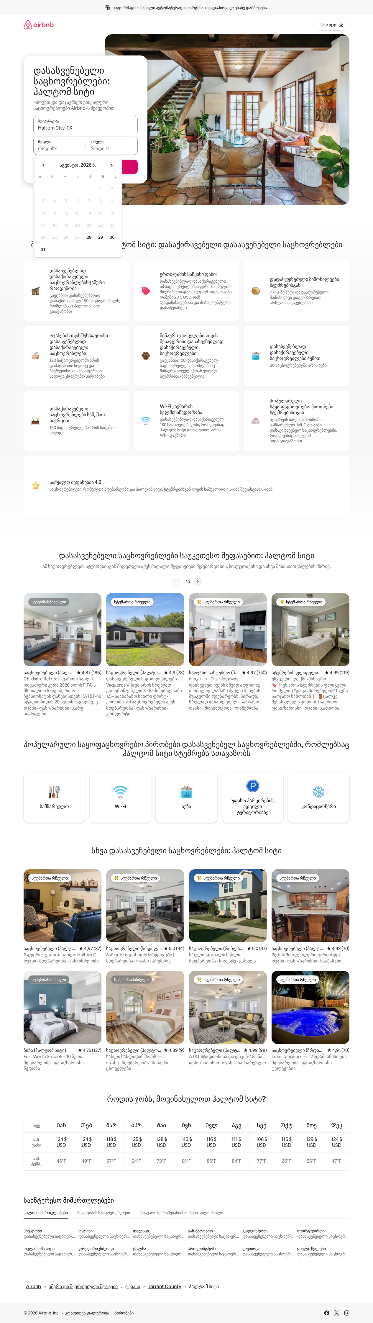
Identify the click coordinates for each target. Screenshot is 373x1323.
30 (112, 237)
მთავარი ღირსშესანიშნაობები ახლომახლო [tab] (181, 1212)
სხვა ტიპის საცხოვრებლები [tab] (103, 1212)
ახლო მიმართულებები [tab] (46, 1212)
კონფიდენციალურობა (87, 1313)
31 (43, 249)
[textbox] (59, 148)
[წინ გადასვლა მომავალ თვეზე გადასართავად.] (111, 165)
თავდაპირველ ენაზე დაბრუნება (236, 7)
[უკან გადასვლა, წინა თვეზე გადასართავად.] (43, 165)
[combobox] (85, 127)
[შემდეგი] (197, 581)
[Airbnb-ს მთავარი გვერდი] (39, 24)
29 (100, 237)
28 (89, 237)
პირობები (124, 1313)
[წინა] (175, 581)
